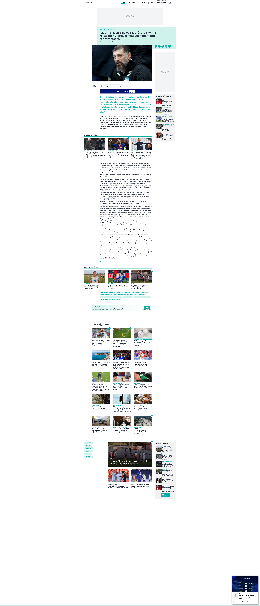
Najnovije (141, 3)
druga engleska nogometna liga (110, 299)
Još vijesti (164, 495)
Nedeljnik (114, 122)
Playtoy (164, 0)
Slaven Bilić (145, 292)
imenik (158, 0)
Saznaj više (245, 602)
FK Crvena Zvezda (140, 294)
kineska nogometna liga (125, 294)
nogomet (128, 292)
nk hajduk (136, 292)
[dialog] (245, 590)
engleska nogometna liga (108, 294)
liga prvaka (89, 448)
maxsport (88, 442)
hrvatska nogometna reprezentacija (112, 292)
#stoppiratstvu (161, 3)
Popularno (131, 3)
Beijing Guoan (128, 297)
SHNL (151, 3)
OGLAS (130, 16)
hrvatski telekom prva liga (142, 297)
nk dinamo (89, 451)
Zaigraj (147, 307)
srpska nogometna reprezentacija (111, 297)
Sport (123, 3)
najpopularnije (162, 444)
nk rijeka (88, 454)
